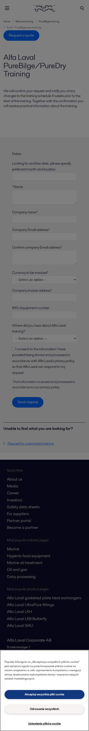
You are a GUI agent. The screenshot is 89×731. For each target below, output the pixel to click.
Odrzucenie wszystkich (44, 709)
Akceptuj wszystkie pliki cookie (44, 694)
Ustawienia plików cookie (44, 724)
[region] (44, 690)
